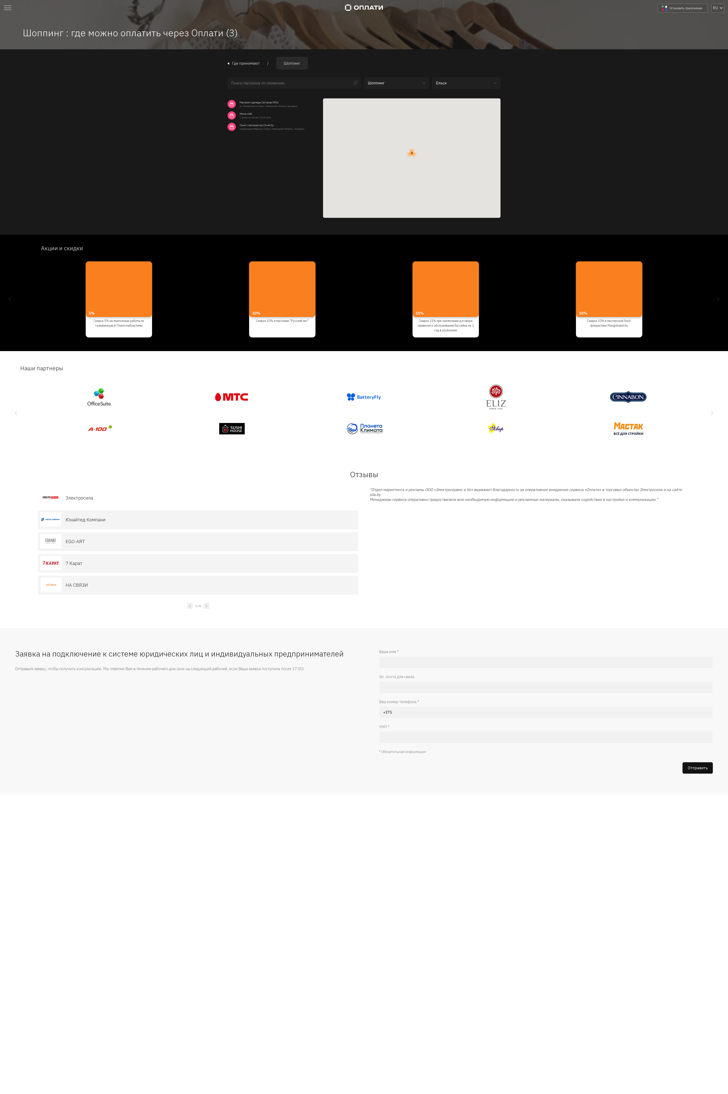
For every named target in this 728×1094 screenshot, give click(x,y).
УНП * (384, 726)
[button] (412, 153)
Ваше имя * (389, 651)
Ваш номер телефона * (399, 701)
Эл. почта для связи (396, 676)
